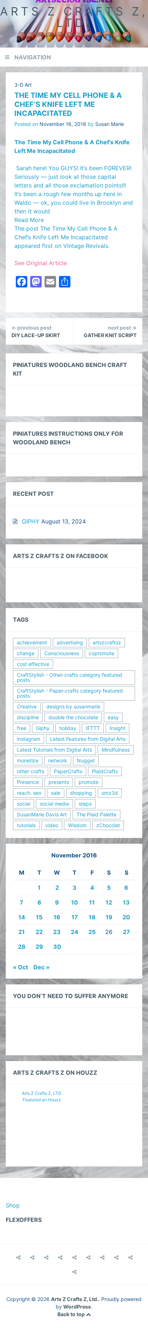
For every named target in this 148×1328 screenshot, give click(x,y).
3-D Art (23, 85)
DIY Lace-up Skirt (35, 331)
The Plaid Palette (96, 814)
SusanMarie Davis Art (42, 814)
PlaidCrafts (105, 771)
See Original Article (40, 263)
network (57, 760)
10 (74, 902)
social (23, 804)
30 (57, 946)
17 (74, 917)
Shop (13, 1205)
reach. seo (29, 793)
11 (92, 902)
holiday (67, 728)
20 (126, 917)
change (25, 653)
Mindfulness (116, 750)
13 (126, 902)
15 (39, 917)
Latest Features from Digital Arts (87, 739)
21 (21, 931)
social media (54, 804)
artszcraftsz (107, 642)
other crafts (30, 771)
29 (39, 946)
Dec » (41, 967)
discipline (28, 717)
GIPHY (31, 521)
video (51, 825)
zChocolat (108, 825)
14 (21, 917)
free (21, 728)
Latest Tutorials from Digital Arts (54, 750)
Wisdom (77, 825)
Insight (117, 728)
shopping (81, 793)
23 (57, 931)
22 (39, 931)
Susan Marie (109, 124)
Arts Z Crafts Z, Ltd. (74, 17)
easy (113, 717)
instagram (28, 739)
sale (55, 793)
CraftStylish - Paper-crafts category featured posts (70, 693)
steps (85, 804)
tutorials (26, 825)
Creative (27, 706)
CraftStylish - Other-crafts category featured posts (69, 677)
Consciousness (61, 653)
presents (58, 782)
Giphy (43, 728)
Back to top (71, 1314)
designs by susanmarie (73, 706)
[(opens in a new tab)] (74, 1272)
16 (57, 917)
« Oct (20, 967)
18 (92, 917)
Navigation (32, 57)
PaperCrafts (68, 771)
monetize (27, 760)
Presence (28, 782)
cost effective (33, 664)
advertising (70, 642)
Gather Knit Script (110, 331)
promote (88, 782)
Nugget (86, 760)
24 (74, 931)
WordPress (77, 1307)
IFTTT (93, 728)
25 (92, 931)
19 (109, 917)
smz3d (110, 793)
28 (22, 946)
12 (109, 902)
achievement (32, 642)
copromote (101, 653)
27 (126, 931)
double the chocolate (73, 717)
